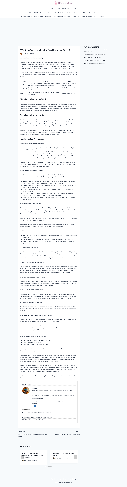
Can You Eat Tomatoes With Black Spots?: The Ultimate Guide (37, 417)
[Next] (75, 457)
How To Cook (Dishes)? (45, 16)
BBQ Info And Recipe (40, 13)
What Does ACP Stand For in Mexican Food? (92, 57)
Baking (31, 13)
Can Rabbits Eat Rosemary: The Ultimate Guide (34, 419)
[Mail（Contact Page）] (35, 406)
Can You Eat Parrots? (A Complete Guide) (32, 415)
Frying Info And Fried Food (29, 16)
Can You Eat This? (67, 13)
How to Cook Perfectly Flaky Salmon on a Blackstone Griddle (32, 434)
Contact (73, 8)
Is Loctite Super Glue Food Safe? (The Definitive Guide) (95, 54)
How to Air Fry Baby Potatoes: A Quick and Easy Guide (94, 63)
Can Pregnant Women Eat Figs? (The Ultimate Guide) (94, 60)
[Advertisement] (63, 29)
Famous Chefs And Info (96, 13)
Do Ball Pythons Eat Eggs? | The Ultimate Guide (67, 433)
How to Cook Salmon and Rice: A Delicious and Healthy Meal (37, 412)
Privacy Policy (66, 8)
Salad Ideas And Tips (73, 16)
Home (52, 8)
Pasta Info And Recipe (59, 16)
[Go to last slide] (22, 457)
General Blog (102, 16)
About (58, 8)
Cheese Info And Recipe (81, 13)
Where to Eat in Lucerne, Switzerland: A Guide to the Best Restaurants (33, 455)
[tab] (48, 466)
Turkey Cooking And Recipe (89, 16)
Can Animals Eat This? (54, 13)
